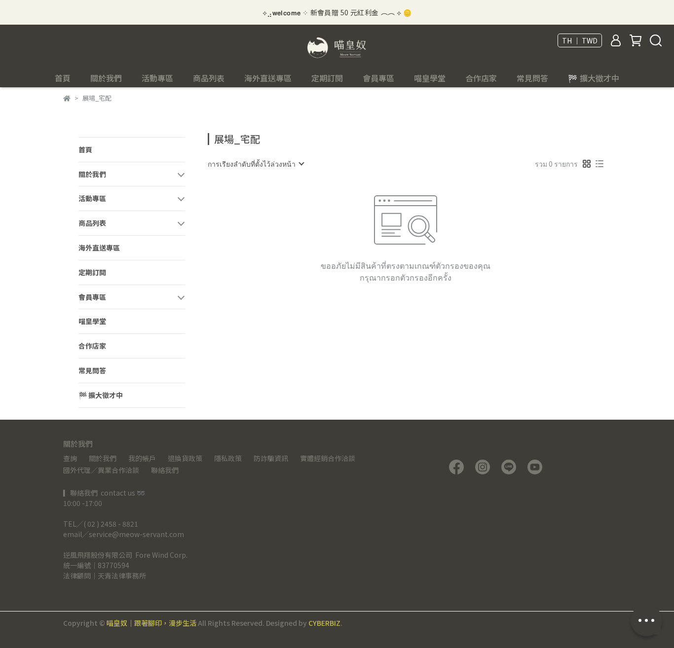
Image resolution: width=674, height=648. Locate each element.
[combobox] (255, 164)
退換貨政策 (185, 458)
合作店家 (481, 77)
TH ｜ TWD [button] (580, 40)
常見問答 (532, 77)
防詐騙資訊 (271, 458)
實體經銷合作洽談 (327, 458)
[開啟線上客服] (646, 620)
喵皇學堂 (430, 77)
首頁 (63, 77)
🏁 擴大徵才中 (593, 77)
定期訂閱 (327, 77)
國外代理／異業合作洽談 (101, 470)
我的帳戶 (142, 458)
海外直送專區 (268, 77)
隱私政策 (228, 458)
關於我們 (102, 458)
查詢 (70, 458)
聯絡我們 (165, 470)
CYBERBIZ (324, 623)
